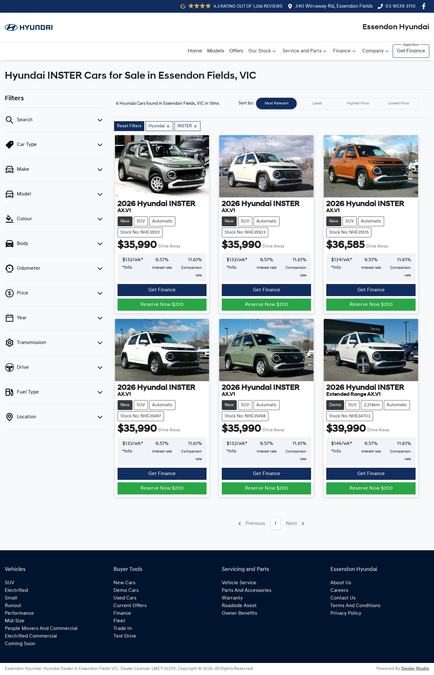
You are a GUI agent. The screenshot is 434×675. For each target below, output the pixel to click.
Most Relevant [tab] (276, 103)
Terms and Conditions (355, 605)
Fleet (119, 621)
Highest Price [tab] (358, 103)
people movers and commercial (41, 628)
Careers (339, 590)
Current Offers (129, 605)
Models (215, 51)
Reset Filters (129, 126)
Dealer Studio (415, 668)
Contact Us (343, 598)
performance (19, 613)
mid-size (14, 621)
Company (373, 51)
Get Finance (411, 51)
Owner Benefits (239, 613)
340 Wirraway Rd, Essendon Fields (334, 6)
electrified (16, 590)
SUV (9, 583)
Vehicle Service (239, 583)
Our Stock (259, 51)
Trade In (122, 628)
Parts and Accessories (246, 590)
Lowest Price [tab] (398, 103)
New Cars (124, 583)
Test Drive (124, 636)
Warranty (232, 598)
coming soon (20, 643)
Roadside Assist (239, 605)
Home (195, 51)
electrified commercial (31, 636)
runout (13, 605)
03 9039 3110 (400, 6)
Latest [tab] (317, 103)
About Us (340, 583)
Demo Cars (126, 590)
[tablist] (337, 103)
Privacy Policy (345, 613)
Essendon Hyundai (396, 27)
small (11, 598)
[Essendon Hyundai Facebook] (425, 6)
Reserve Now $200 (162, 304)
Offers (236, 51)
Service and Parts (302, 51)
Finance (342, 51)
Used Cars (124, 598)
